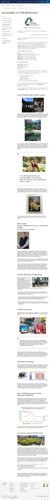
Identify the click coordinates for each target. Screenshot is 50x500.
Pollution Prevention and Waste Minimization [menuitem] (6, 29)
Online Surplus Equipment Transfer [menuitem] (7, 20)
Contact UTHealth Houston (34, 488)
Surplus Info (4, 43)
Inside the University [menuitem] (41, 1)
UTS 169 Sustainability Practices (37, 44)
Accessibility (11, 483)
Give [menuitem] (47, 1)
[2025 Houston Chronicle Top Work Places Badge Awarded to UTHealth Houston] (44, 485)
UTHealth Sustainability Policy (22, 46)
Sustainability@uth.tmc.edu (22, 89)
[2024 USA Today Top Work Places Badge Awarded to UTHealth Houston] (47, 485)
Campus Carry (11, 486)
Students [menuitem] (8, 5)
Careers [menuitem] (21, 1)
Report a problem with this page (13, 497)
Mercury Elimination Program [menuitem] (6, 33)
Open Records (11, 491)
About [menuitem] (18, 1)
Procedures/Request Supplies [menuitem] (6, 18)
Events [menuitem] (27, 1)
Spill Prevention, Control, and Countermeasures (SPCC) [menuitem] (6, 24)
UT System (32, 486)
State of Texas (22, 488)
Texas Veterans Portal (34, 483)
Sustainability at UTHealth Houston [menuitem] (7, 35)
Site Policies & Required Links (24, 486)
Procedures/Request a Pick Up (6, 40)
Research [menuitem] (18, 5)
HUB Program (11, 488)
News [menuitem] (24, 1)
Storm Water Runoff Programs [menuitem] (6, 31)
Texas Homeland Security (23, 491)
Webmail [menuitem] (36, 1)
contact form (19, 39)
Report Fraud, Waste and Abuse (24, 483)
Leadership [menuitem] (30, 1)
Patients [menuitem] (13, 5)
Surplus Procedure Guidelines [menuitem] (6, 22)
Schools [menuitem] (3, 5)
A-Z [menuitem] (33, 1)
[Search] (47, 5)
